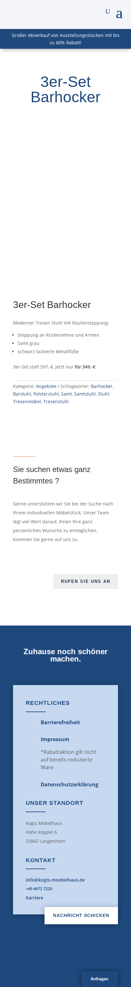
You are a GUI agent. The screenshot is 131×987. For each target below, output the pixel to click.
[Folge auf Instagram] (79, 953)
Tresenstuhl (56, 401)
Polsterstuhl (46, 394)
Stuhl (103, 394)
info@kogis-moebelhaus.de (55, 880)
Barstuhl (22, 394)
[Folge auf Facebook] (51, 953)
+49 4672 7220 (39, 888)
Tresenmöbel (27, 401)
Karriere (34, 898)
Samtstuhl (85, 394)
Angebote (46, 386)
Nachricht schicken (81, 915)
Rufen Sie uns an (85, 581)
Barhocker (102, 386)
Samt (66, 394)
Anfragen (99, 978)
